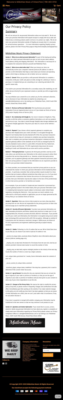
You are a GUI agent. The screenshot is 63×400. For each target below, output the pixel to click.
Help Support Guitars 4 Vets (30, 345)
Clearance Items (27, 347)
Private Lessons (26, 351)
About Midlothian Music (29, 349)
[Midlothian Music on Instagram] (6, 364)
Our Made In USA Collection (29, 359)
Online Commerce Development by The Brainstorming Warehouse (31, 394)
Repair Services (26, 352)
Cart (58, 6)
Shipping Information (28, 355)
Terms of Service (27, 356)
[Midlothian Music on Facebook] (3, 364)
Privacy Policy (26, 358)
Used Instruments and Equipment (31, 346)
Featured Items (26, 360)
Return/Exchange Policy (28, 354)
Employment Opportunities (29, 350)
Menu (7, 5)
